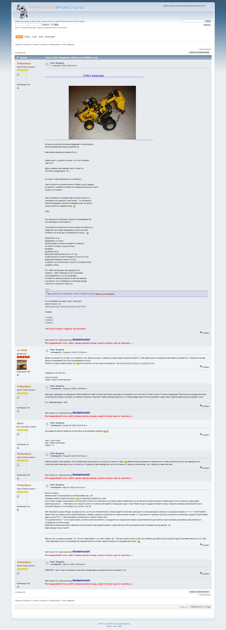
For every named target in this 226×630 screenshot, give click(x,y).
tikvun (20, 423)
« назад (201, 49)
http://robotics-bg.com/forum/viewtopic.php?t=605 (65, 306)
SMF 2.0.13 (102, 624)
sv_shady (22, 350)
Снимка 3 (49, 323)
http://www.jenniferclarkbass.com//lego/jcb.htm (135, 363)
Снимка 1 (49, 317)
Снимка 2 (49, 320)
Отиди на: (184, 607)
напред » (207, 49)
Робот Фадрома (57, 63)
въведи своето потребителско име (55, 21)
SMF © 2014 (112, 624)
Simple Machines (124, 624)
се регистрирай (78, 21)
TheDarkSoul (24, 63)
